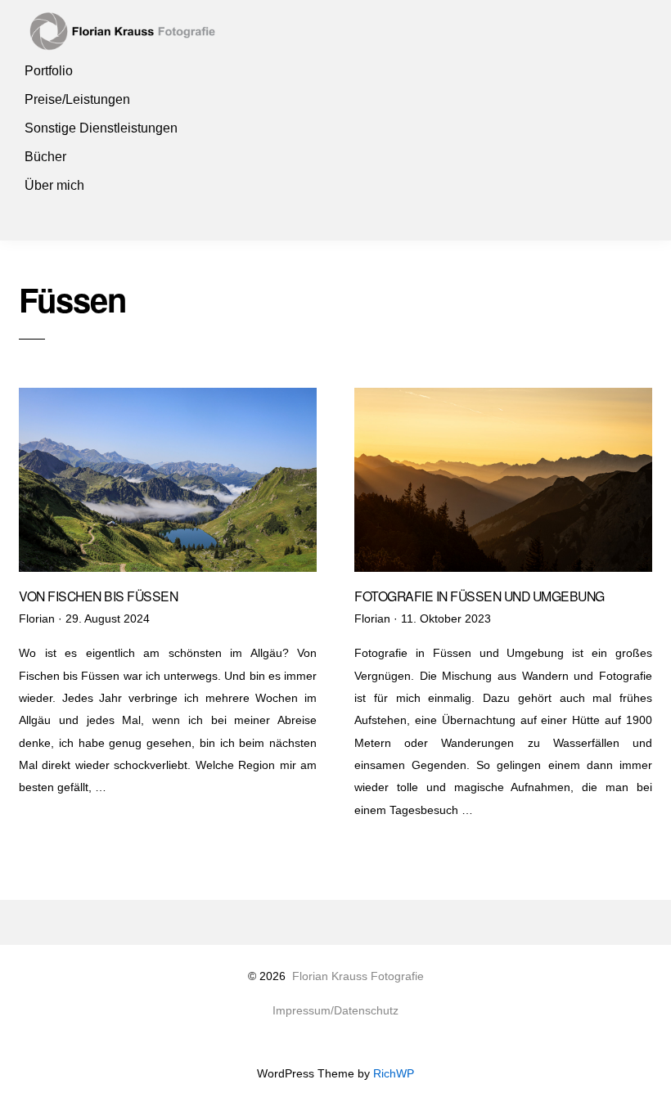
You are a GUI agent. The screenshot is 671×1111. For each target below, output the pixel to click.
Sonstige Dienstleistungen (101, 128)
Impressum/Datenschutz (335, 1011)
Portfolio (49, 71)
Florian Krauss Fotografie (358, 976)
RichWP (393, 1074)
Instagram (39, 213)
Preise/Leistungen (77, 99)
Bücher (45, 157)
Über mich (54, 185)
